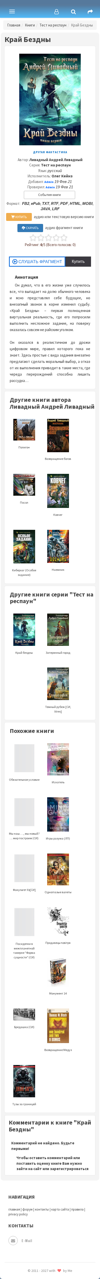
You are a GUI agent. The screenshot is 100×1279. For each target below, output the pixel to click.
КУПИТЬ (21, 217)
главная (14, 1209)
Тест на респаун (52, 25)
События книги (49, 195)
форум (27, 1209)
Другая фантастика (50, 152)
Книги (30, 25)
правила (77, 1209)
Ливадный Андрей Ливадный (56, 159)
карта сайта (60, 1209)
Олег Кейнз (62, 176)
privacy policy (18, 1214)
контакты (42, 1209)
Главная (13, 25)
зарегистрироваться (69, 1168)
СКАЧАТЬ (32, 228)
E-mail (27, 1240)
